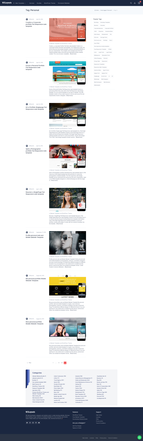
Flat (110, 34)
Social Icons (104, 76)
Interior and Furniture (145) (60, 402)
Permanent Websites (64, 3)
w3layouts (31, 19)
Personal (105, 58)
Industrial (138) (78, 376)
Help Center (99, 415)
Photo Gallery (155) (58, 388)
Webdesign (96, 79)
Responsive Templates (99, 64)
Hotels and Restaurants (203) (82, 380)
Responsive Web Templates (100, 67)
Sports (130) (57, 382)
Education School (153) (81, 396)
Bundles (39, 3)
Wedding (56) (100, 394)
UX (112, 76)
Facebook (30, 422)
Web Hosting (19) (36, 395)
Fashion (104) (78, 388)
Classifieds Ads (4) (101, 376)
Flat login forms (103, 37)
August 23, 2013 (40, 318)
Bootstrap (96, 22)
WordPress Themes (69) (38, 386)
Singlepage (96, 76)
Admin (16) (99, 390)
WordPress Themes (49, 3)
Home (97, 10)
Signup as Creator (77, 428)
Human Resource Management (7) (83, 378)
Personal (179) (100, 396)
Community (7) (79, 402)
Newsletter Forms (106, 55)
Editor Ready (97, 34)
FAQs (97, 419)
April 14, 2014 (39, 145)
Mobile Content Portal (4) (60, 394)
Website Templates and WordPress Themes (61, 43)
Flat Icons (96, 37)
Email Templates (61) (80, 394)
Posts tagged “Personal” (106, 10)
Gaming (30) (78, 384)
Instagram (33, 422)
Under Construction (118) (60, 376)
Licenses (98, 417)
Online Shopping (97, 58)
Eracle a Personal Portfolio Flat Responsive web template (35, 67)
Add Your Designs (77, 426)
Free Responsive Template (100, 49)
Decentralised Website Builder (80, 419)
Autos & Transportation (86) (104, 386)
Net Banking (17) (58, 390)
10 (61, 362)
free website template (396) (39, 382)
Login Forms (101, 52)
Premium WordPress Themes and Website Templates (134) (40, 393)
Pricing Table (97, 61)
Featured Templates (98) (38, 388)
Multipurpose (97, 55)
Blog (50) (99, 380)
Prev (30, 362)
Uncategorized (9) (101, 398)
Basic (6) (99, 384)
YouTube (39, 422)
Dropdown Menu (109, 31)
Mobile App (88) (58, 396)
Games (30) (78, 386)
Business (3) (100, 378)
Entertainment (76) (79, 392)
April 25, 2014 (39, 19)
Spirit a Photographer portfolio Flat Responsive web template (36, 151)
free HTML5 (96, 43)
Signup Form (97, 73)
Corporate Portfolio (109, 28)
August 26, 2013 (40, 275)
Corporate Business (98, 28)
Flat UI (110, 40)
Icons (95, 52)
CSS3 (95, 31)
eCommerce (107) (79, 398)
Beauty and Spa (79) (102, 382)
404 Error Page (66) (102, 392)
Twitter (27, 422)
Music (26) (56, 392)
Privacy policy (99, 421)
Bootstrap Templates (105, 22)
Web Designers (104, 79)
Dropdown (101, 31)
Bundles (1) (35, 380)
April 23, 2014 (39, 62)
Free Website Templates (79, 417)
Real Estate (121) (58, 386)
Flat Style (105, 40)
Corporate (102, 25)
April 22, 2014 (39, 104)
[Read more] (73, 53)
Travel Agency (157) (59, 380)
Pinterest (36, 422)
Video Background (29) (38, 402)
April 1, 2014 (39, 189)
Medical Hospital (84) (59, 398)
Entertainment (105, 34)
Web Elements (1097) (37, 397)
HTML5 (109, 49)
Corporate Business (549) (81, 400)
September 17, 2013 (41, 232)
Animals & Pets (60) (101, 388)
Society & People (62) (59, 384)
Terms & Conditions (101, 423)
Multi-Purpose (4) (36, 384)
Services (31, 3)
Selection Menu (97, 70)
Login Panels (109, 52)
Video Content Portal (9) (38, 400)
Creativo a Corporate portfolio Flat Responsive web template (36, 24)
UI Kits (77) (56, 378)
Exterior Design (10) (80, 390)
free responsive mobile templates (101, 46)
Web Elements (107, 82)
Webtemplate (97, 85)
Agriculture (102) (36, 390)
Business (96, 25)
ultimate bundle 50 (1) (37, 378)
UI (109, 76)
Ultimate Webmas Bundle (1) (39, 376)
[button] (131, 3)
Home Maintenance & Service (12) (83, 382)
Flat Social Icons (97, 40)
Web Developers (98, 82)
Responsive (104, 61)
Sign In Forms (106, 70)
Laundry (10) (57, 400)
